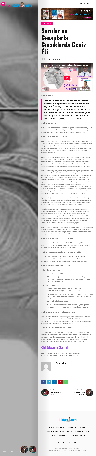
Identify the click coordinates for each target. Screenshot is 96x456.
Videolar (53, 435)
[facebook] (43, 382)
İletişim (82, 435)
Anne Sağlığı (82, 427)
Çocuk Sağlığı (47, 23)
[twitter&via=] (12, 451)
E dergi (51, 427)
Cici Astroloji (79, 431)
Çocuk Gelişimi (71, 427)
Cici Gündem (62, 435)
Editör (48, 59)
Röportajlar (69, 431)
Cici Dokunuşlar (73, 435)
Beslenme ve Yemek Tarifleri (55, 431)
